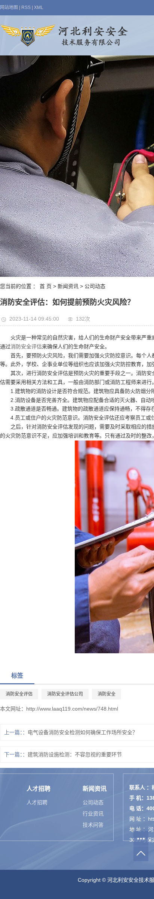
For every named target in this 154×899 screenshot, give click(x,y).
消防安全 (107, 694)
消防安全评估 (26, 346)
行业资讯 (93, 814)
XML (38, 7)
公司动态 (94, 286)
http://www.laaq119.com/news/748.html (72, 709)
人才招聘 (37, 802)
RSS (26, 7)
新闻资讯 (68, 286)
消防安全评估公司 (65, 694)
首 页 (46, 286)
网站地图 (9, 7)
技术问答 (93, 825)
